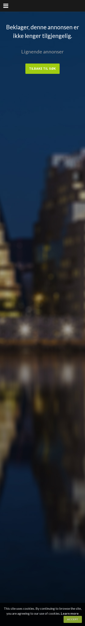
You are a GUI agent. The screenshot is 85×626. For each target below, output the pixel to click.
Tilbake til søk (42, 68)
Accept (72, 619)
